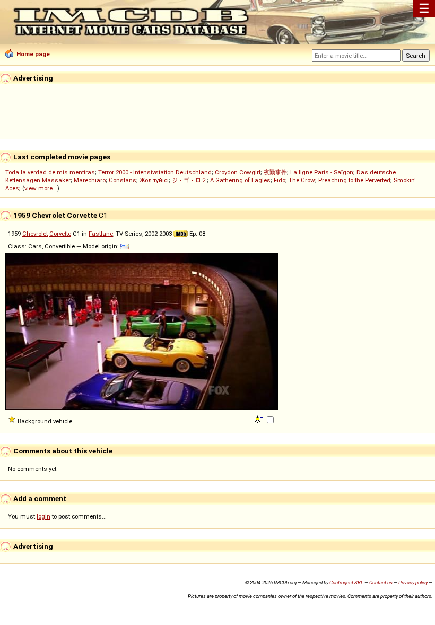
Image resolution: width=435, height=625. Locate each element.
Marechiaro (90, 180)
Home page (33, 54)
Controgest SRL (346, 582)
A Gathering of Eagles (240, 180)
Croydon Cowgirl (237, 172)
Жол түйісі (154, 180)
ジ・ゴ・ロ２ (189, 180)
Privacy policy (413, 582)
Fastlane (101, 233)
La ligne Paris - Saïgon (321, 172)
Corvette (60, 233)
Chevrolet (35, 233)
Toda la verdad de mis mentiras (50, 172)
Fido (279, 180)
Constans (122, 180)
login (43, 516)
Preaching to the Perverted (354, 180)
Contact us (381, 582)
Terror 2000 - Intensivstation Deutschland (155, 172)
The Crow (302, 180)
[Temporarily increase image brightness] (260, 418)
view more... (40, 188)
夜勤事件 (275, 172)
